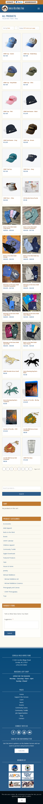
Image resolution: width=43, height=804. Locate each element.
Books (5, 536)
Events (21, 705)
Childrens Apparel (8, 545)
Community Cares (22, 708)
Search (21, 494)
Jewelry (5, 571)
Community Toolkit (9, 549)
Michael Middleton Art (11, 579)
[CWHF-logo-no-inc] (17, 8)
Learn (22, 700)
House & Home (8, 566)
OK (22, 800)
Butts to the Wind (9, 532)
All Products (9, 16)
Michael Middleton (9, 575)
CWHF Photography (10, 592)
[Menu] (39, 8)
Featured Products (9, 558)
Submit (9, 633)
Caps (4, 562)
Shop (21, 716)
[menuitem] (39, 8)
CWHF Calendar (8, 541)
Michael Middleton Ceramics (13, 583)
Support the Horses (21, 697)
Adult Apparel (7, 528)
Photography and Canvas (11, 588)
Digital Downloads (9, 554)
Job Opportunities (21, 713)
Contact (21, 718)
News (22, 702)
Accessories (7, 524)
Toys (4, 596)
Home (21, 694)
